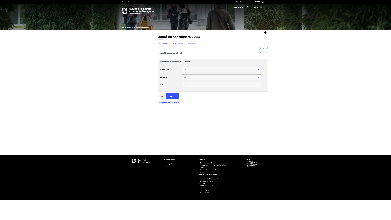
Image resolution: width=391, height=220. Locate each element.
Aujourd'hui (163, 44)
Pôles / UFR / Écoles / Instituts (244, 2)
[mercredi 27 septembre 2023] (261, 53)
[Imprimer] (266, 33)
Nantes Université (128, 2)
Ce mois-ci (191, 44)
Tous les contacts (204, 190)
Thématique (164, 69)
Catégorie (163, 77)
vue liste (264, 48)
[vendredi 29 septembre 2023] (265, 53)
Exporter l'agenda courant (170, 103)
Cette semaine (178, 44)
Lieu (161, 85)
